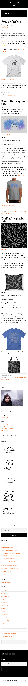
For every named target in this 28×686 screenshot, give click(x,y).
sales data (14, 107)
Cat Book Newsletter (7, 425)
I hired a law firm (6, 571)
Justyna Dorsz (14, 2)
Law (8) (3, 611)
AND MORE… (5, 521)
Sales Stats (12, 94)
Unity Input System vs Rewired (9, 550)
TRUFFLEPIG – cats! (7, 428)
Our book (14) (5, 620)
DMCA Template (5, 582)
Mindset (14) (4, 614)
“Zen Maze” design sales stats (12, 219)
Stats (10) (4, 627)
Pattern (23, 377)
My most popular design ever (9, 565)
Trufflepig (4, 27)
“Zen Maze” (4, 250)
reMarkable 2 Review (7, 547)
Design (11, 211)
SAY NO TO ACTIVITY (8, 79)
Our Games (4, 430)
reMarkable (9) (5, 624)
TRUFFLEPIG (12, 96)
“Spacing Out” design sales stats (13, 102)
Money (15, 211)
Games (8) (4, 608)
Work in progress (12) (7, 636)
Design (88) (4, 605)
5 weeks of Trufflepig (11, 21)
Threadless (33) (5, 630)
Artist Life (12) (5, 596)
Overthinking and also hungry (9, 568)
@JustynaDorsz (5, 417)
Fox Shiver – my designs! (8, 426)
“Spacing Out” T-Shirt (8, 205)
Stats (17, 94)
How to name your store (8, 574)
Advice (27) (4, 590)
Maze (15, 377)
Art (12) (3, 593)
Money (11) (4, 617)
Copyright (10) (5, 602)
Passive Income (22, 211)
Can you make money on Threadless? (11, 544)
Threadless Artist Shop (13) (8, 633)
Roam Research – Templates (9, 562)
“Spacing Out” (5, 134)
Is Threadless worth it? (7, 558)
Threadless (20, 175)
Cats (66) (3, 599)
